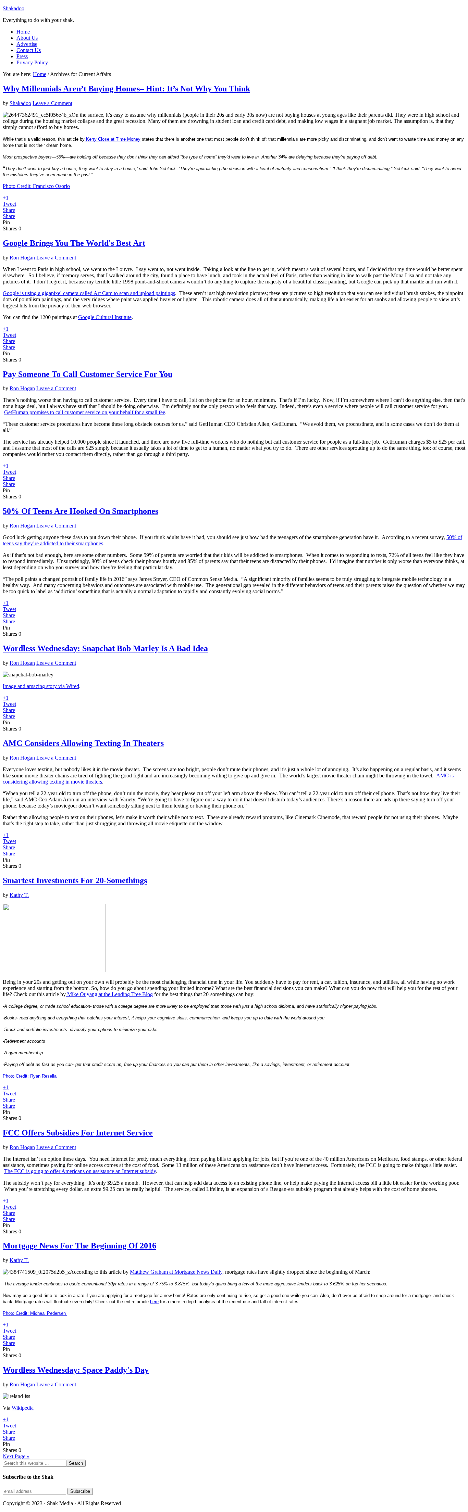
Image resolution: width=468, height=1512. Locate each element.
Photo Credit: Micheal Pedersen (35, 1313)
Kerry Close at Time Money (112, 139)
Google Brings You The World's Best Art (74, 243)
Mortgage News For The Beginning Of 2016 (79, 1245)
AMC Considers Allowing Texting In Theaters (83, 743)
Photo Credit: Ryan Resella (30, 1076)
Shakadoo (13, 8)
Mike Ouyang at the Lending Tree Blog (109, 994)
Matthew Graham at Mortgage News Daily (176, 1272)
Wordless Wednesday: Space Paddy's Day (76, 1369)
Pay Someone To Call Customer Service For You (87, 374)
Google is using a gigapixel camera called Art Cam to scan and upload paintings (89, 293)
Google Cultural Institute (105, 317)
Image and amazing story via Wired (41, 686)
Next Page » (16, 1456)
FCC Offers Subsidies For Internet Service (78, 1132)
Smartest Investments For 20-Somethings (75, 880)
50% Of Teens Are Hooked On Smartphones (80, 511)
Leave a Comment (52, 103)
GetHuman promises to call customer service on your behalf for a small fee (84, 412)
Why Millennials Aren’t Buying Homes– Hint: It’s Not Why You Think (126, 88)
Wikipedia (23, 1408)
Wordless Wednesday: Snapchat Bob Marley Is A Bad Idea (105, 648)
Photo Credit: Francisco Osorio (36, 186)
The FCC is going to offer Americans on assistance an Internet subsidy (80, 1171)
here (154, 1301)
